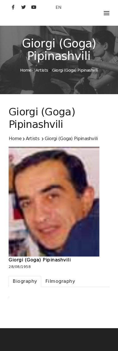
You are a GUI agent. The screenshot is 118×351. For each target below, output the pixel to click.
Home (25, 70)
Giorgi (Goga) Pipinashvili (75, 70)
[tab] (25, 281)
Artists (42, 70)
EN (58, 7)
